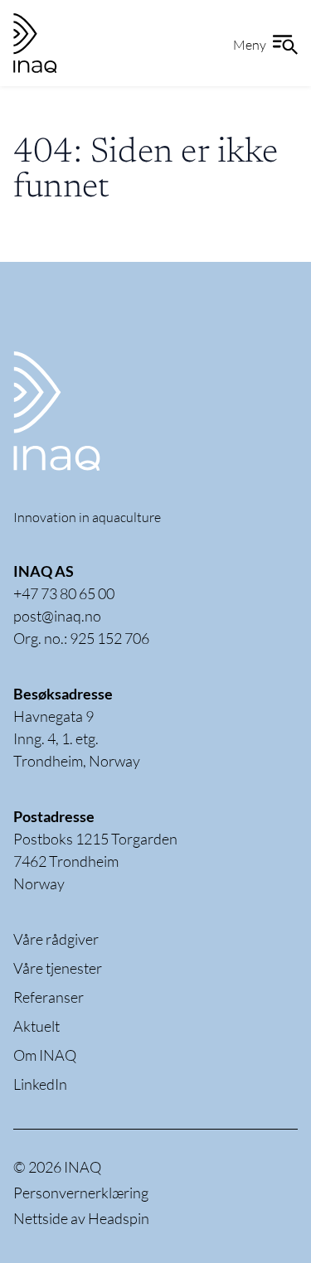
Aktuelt (36, 1026)
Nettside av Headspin (81, 1218)
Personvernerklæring (80, 1192)
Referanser (48, 997)
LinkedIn (40, 1084)
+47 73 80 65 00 (63, 593)
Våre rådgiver (56, 939)
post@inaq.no (57, 616)
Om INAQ (44, 1055)
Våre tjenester (57, 968)
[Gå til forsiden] (96, 411)
